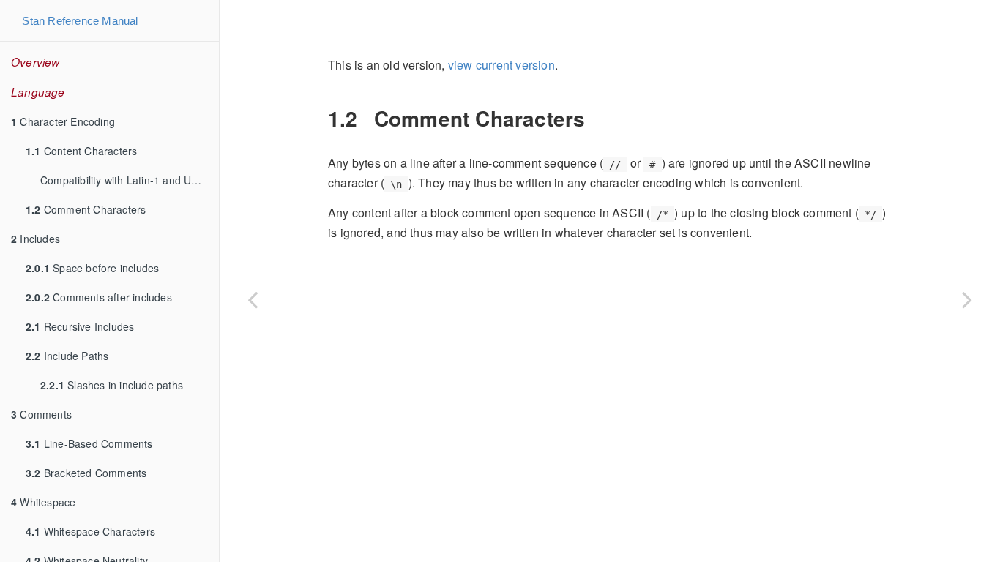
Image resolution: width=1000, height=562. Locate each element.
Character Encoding (63, 121)
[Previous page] (253, 299)
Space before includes (92, 268)
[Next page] (967, 299)
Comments (41, 414)
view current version (501, 64)
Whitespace (43, 502)
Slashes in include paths (111, 385)
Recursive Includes (80, 326)
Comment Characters (86, 209)
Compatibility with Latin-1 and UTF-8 (127, 180)
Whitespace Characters (90, 531)
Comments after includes (99, 297)
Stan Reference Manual (80, 21)
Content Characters (81, 150)
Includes (35, 238)
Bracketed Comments (86, 472)
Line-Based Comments (89, 443)
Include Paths (67, 355)
